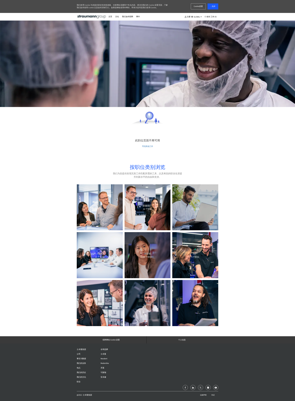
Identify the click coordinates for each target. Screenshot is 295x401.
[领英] (192, 387)
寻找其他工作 (147, 146)
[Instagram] (208, 387)
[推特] (200, 387)
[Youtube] (215, 387)
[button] (187, 16)
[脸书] (185, 387)
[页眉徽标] (92, 16)
